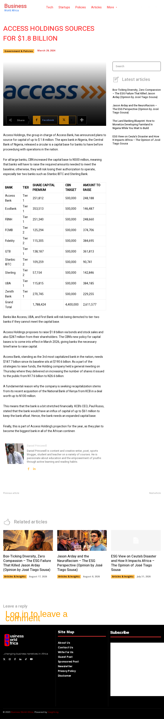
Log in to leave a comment (36, 616)
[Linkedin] (34, 467)
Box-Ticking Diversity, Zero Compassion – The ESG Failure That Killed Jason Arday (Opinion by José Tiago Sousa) (137, 93)
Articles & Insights (15, 576)
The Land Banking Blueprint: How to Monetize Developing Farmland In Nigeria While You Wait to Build (134, 124)
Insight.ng (53, 712)
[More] (82, 120)
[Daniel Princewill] (13, 456)
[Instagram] (149, 7)
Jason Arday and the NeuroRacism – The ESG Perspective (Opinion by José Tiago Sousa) (136, 109)
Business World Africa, (22, 712)
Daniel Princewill (37, 446)
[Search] (156, 66)
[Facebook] (141, 7)
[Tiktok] (26, 659)
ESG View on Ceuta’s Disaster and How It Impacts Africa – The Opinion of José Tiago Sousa (136, 140)
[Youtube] (31, 659)
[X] (156, 7)
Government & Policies (18, 51)
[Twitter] (4, 659)
